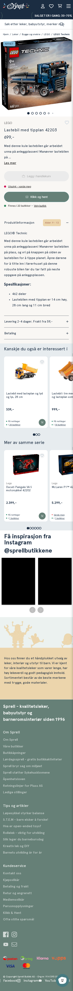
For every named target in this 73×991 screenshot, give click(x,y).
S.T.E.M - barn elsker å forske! (25, 819)
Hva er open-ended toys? (22, 826)
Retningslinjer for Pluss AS (23, 785)
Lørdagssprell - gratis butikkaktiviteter (32, 759)
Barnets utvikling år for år (22, 852)
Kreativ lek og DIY (16, 846)
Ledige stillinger (15, 792)
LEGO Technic (62, 34)
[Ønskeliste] (51, 6)
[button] (28, 113)
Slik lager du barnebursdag (23, 839)
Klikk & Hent (12, 912)
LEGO (47, 34)
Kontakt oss (12, 873)
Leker (15, 34)
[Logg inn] (43, 6)
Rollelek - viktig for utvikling (24, 832)
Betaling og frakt (16, 886)
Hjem (6, 34)
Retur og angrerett (17, 893)
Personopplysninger (18, 906)
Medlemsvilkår (13, 899)
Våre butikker (13, 746)
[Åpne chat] (62, 980)
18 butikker (60, 424)
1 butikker (14, 518)
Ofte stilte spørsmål (18, 919)
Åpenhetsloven (14, 779)
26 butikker (14, 424)
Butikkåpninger (14, 753)
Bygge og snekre (31, 34)
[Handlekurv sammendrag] (60, 6)
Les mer (10, 163)
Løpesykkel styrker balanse (23, 813)
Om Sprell (10, 739)
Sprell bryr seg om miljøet (22, 766)
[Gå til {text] (6, 935)
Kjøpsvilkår (11, 880)
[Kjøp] (42, 422)
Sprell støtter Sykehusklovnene (26, 772)
